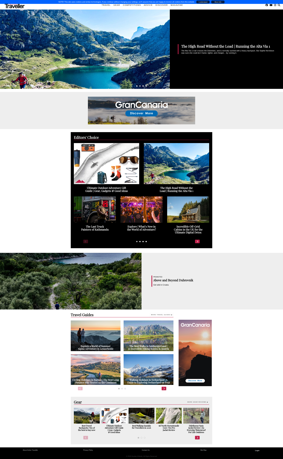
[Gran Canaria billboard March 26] (141, 110)
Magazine (177, 5)
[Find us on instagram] (275, 5)
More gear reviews (196, 402)
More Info (218, 2)
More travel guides (161, 314)
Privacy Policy (88, 450)
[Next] (197, 241)
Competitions (132, 5)
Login (257, 450)
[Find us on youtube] (271, 5)
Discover (162, 5)
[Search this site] (279, 5)
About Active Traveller (30, 450)
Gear (117, 5)
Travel (106, 5)
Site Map (203, 450)
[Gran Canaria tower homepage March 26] (195, 353)
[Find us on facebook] (267, 5)
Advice (148, 5)
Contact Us (146, 450)
